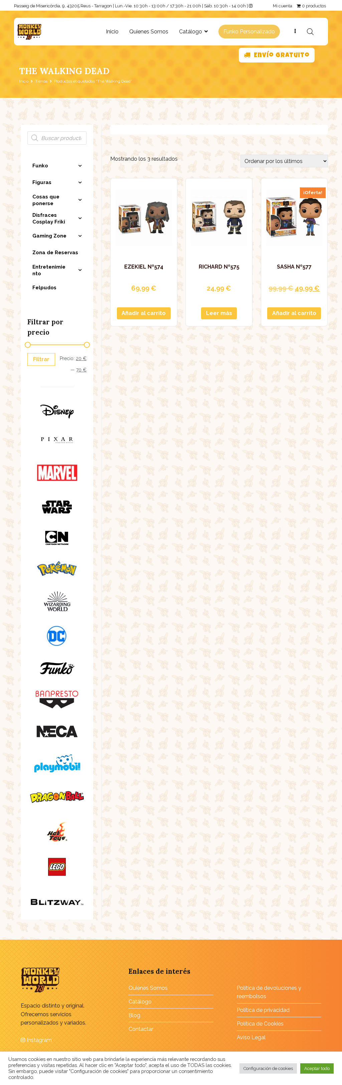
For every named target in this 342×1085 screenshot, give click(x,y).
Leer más (219, 313)
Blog (134, 1015)
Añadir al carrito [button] (144, 313)
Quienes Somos (148, 31)
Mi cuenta (282, 5)
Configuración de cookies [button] (268, 1068)
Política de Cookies (260, 1024)
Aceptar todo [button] (317, 1068)
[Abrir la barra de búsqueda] (310, 31)
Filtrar (41, 359)
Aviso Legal (251, 1037)
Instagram (38, 1040)
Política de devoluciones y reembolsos (269, 992)
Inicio (112, 31)
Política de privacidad (263, 1010)
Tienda (41, 81)
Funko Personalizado (249, 31)
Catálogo (190, 31)
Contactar (141, 1029)
